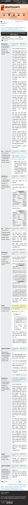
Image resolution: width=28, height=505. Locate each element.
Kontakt (6, 498)
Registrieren (24, 2)
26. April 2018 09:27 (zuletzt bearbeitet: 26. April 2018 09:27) (18, 307)
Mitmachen (14, 17)
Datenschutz (11, 498)
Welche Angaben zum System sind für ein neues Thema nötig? (19, 157)
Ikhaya (18, 13)
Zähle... (7, 459)
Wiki (14, 13)
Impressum (16, 498)
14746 (7, 311)
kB (2, 151)
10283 (7, 160)
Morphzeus (4, 44)
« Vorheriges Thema (12, 484)
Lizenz (2, 498)
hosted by (3, 1)
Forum (9, 13)
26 (6, 49)
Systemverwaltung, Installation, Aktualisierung (15, 27)
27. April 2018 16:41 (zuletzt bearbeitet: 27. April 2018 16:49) (18, 379)
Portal (4, 13)
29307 (7, 359)
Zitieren (23, 43)
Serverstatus (22, 498)
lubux (3, 305)
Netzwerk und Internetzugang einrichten (10, 29)
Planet (24, 13)
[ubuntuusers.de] (10, 8)
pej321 (3, 454)
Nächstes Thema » (22, 484)
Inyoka (7, 492)
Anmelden (18, 2)
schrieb (21, 311)
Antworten (5, 40)
